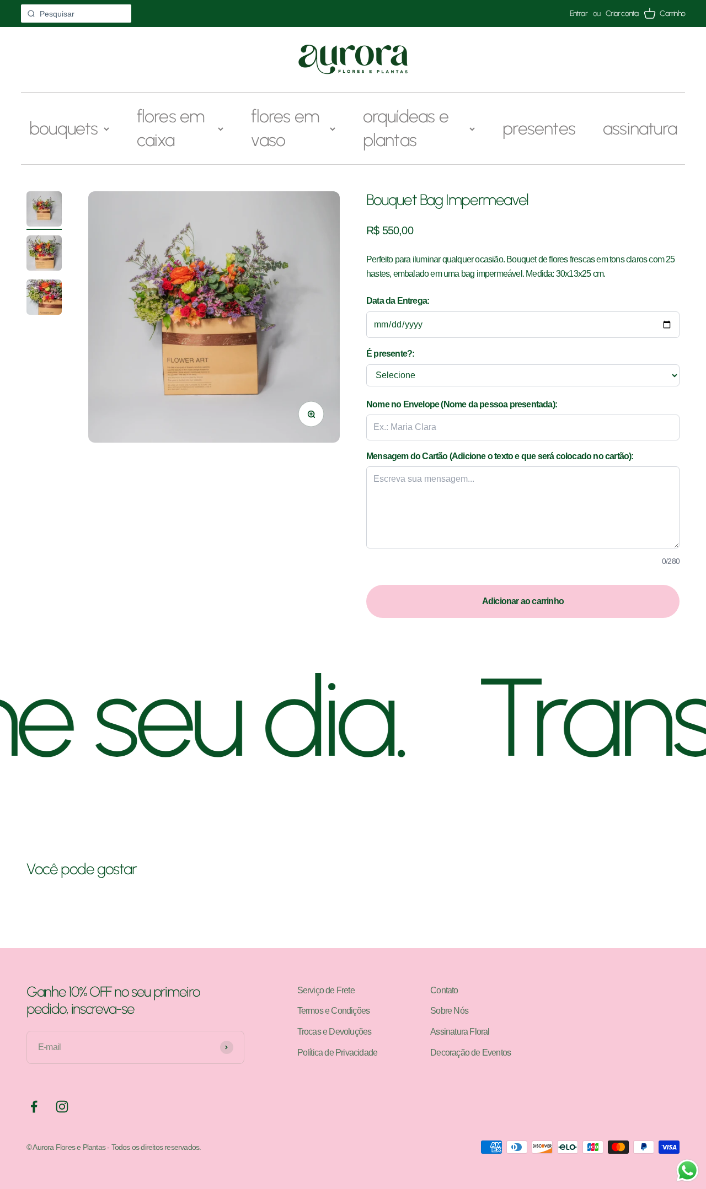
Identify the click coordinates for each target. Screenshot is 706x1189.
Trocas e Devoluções (334, 1031)
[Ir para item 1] (44, 210)
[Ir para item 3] (44, 298)
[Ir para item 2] (44, 254)
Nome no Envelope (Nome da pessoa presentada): (461, 404)
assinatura (640, 128)
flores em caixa (171, 128)
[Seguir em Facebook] (33, 1106)
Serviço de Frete (326, 990)
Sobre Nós (449, 1010)
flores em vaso (285, 128)
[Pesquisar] (30, 13)
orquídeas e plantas (405, 128)
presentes (538, 128)
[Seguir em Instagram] (62, 1106)
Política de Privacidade (337, 1052)
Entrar (578, 14)
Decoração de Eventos (470, 1052)
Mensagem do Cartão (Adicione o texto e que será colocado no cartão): (500, 456)
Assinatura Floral (459, 1031)
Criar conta (622, 14)
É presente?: (390, 353)
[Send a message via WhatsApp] (687, 1170)
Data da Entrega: (397, 300)
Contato (444, 990)
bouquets (63, 128)
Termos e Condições (333, 1010)
